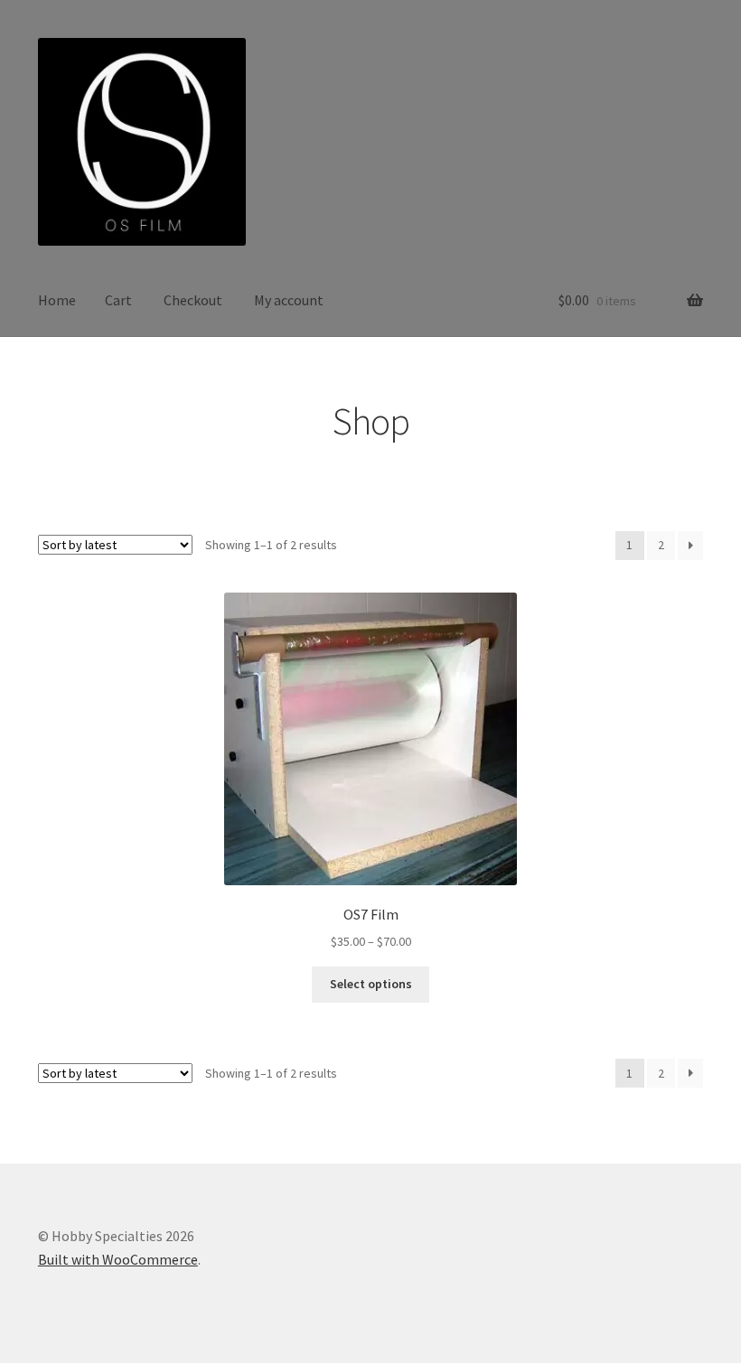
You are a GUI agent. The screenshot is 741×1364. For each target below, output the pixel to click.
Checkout (193, 300)
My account (289, 300)
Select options (371, 984)
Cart (118, 300)
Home (57, 300)
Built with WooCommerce (118, 1259)
